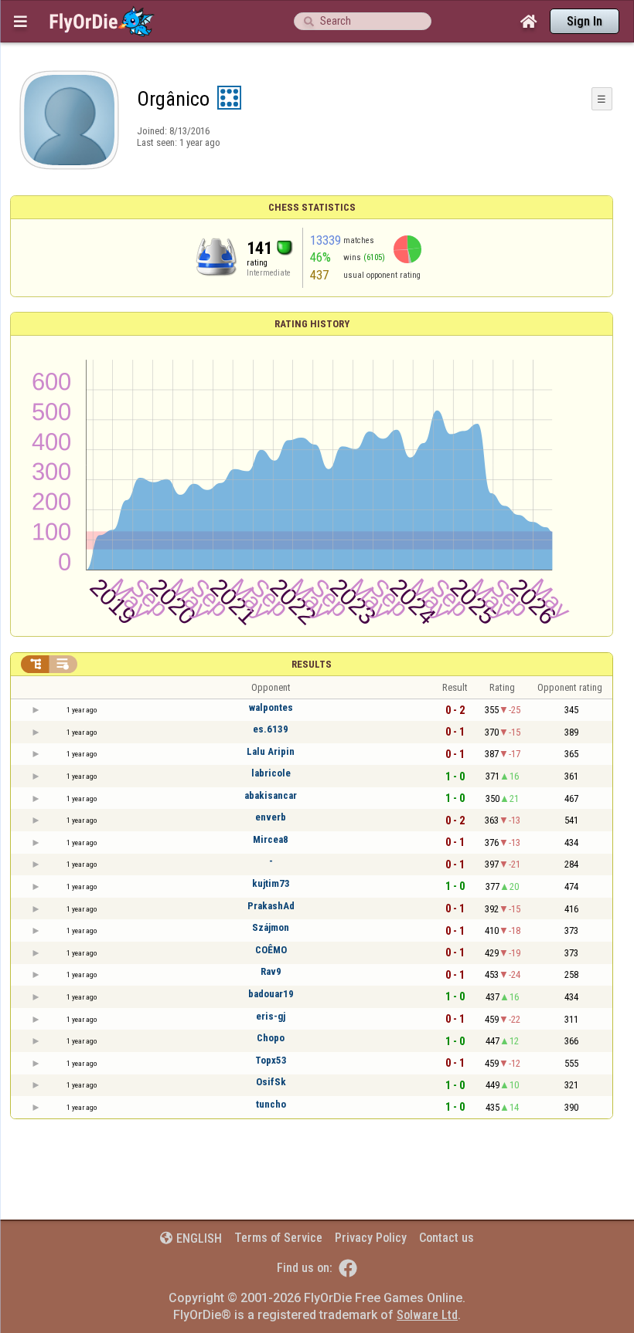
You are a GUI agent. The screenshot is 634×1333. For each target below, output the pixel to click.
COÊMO (271, 950)
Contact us (446, 1237)
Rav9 (271, 971)
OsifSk (271, 1082)
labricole (271, 773)
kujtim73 (271, 883)
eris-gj (270, 1016)
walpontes (271, 707)
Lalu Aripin (271, 751)
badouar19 (271, 994)
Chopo (271, 1038)
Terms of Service (278, 1237)
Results (311, 664)
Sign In (584, 21)
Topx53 (271, 1060)
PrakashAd (271, 906)
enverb (270, 817)
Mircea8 (270, 839)
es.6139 (270, 729)
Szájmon (270, 927)
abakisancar (270, 795)
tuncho (271, 1104)
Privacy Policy (371, 1237)
